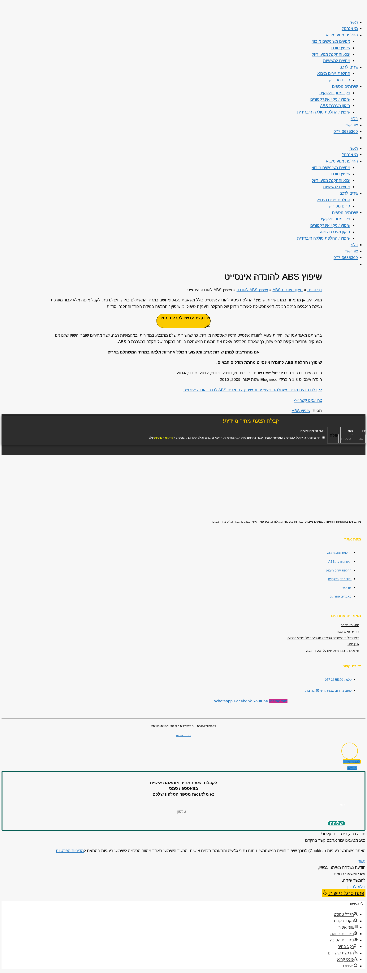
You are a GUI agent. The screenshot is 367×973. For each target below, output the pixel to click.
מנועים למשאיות (336, 60)
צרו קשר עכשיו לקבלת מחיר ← (184, 321)
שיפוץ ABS (301, 410)
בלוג (354, 118)
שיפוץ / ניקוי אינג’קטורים (330, 99)
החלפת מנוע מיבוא (342, 35)
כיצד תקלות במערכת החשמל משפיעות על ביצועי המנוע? (323, 638)
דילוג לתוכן (356, 887)
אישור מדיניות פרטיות (312, 430)
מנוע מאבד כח (350, 625)
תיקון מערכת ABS (335, 105)
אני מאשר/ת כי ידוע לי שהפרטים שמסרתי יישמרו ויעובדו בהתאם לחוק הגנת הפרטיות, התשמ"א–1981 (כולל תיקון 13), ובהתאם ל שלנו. (234, 437)
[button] (343, 893)
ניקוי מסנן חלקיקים (334, 93)
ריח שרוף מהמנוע (348, 631)
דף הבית (314, 289)
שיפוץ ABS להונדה (252, 289)
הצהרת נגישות (183, 735)
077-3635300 (346, 131)
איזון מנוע (353, 644)
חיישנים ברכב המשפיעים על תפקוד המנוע (332, 650)
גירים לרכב (349, 67)
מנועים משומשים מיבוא (331, 41)
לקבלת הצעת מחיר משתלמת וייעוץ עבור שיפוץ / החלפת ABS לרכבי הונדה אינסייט (253, 390)
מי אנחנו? (350, 28)
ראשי (353, 22)
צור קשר (351, 125)
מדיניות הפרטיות (164, 437)
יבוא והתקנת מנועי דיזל (331, 54)
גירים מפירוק (339, 80)
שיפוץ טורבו (340, 48)
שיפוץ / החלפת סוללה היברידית (323, 112)
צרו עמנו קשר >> (308, 400)
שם (363, 430)
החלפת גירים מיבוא (333, 73)
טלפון (350, 430)
